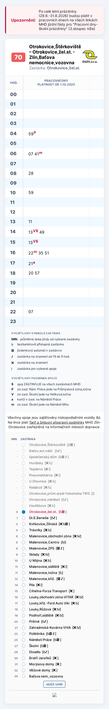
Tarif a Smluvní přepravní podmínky (56, 422)
